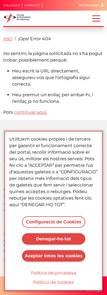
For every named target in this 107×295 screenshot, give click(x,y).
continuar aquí (30, 112)
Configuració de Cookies (53, 221)
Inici (7, 38)
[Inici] (19, 18)
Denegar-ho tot (53, 238)
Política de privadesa (53, 273)
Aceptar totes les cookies (54, 255)
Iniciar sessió (89, 5)
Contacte (32, 5)
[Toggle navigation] (96, 18)
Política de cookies (53, 282)
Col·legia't (11, 5)
